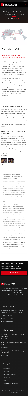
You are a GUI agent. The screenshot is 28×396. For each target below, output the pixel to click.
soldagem (4, 246)
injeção (12, 246)
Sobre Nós (10, 18)
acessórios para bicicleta (8, 244)
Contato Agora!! (14, 272)
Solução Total (6, 377)
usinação (8, 246)
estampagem (16, 246)
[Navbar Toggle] (25, 4)
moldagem (9, 248)
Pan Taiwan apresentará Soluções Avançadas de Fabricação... (13, 351)
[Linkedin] (5, 299)
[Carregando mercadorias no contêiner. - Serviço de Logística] (11, 160)
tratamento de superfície (16, 248)
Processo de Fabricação (9, 374)
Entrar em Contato (11, 249)
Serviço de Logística (19, 18)
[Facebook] (1, 299)
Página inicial (6, 368)
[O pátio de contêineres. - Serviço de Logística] (4, 160)
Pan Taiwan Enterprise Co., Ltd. (18, 390)
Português (24, 1)
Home (5, 18)
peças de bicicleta (21, 242)
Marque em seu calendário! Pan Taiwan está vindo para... (13, 343)
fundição (4, 248)
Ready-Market (20, 394)
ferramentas (15, 244)
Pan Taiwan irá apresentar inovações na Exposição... (12, 335)
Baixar (4, 380)
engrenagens (20, 244)
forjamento (21, 246)
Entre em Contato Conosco (10, 383)
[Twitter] (3, 299)
